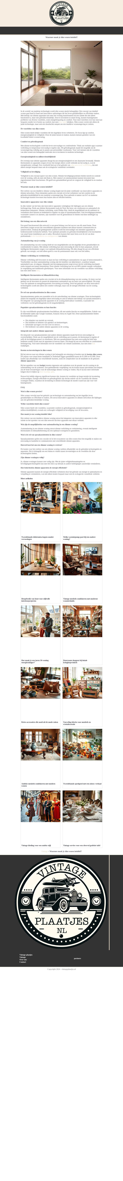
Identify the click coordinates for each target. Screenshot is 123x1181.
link (93, 344)
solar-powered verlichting (81, 165)
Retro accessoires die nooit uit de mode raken (39, 722)
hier (38, 271)
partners (77, 958)
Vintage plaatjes (25, 955)
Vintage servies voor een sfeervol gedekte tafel (81, 845)
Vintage (44, 851)
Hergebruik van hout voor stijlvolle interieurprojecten (35, 600)
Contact (22, 962)
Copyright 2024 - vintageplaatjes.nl (61, 969)
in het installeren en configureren (44, 236)
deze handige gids (47, 372)
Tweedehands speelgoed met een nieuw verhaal (82, 784)
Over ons (23, 960)
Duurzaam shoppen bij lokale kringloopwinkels (75, 661)
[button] (62, 30)
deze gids (62, 122)
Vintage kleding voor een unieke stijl (36, 845)
